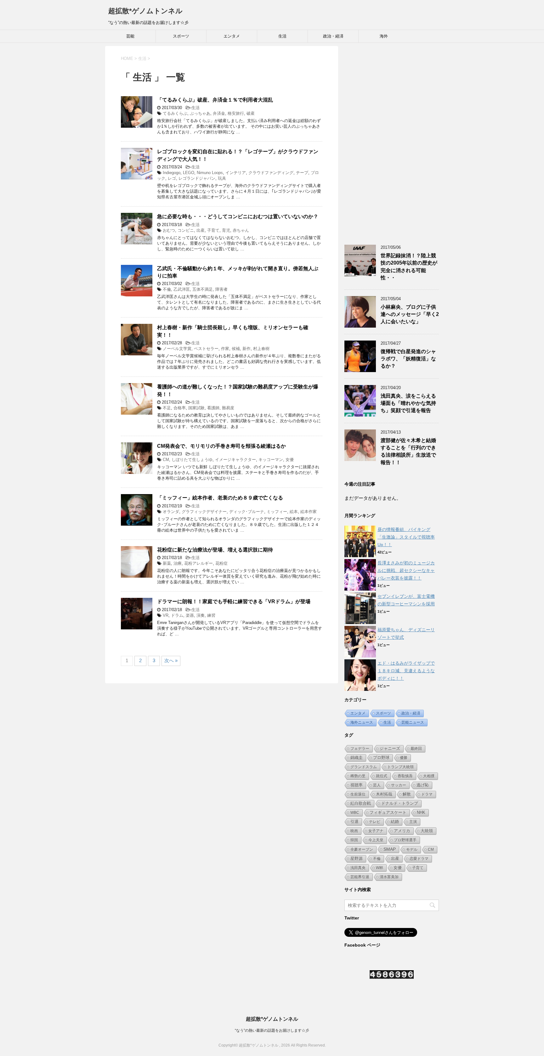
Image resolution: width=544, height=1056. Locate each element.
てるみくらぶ (175, 113)
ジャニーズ (390, 748)
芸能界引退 (359, 877)
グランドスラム (363, 767)
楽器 (190, 615)
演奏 (200, 615)
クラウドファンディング (270, 172)
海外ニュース (361, 722)
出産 (200, 230)
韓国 (354, 840)
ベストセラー (206, 348)
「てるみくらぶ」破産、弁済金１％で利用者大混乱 (215, 99)
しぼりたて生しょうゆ (192, 459)
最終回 (416, 748)
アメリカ (402, 830)
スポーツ (181, 36)
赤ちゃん (241, 230)
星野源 (356, 858)
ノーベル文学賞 (177, 348)
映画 (354, 831)
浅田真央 (358, 868)
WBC (354, 812)
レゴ (172, 178)
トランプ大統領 (400, 767)
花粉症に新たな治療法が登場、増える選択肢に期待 (215, 549)
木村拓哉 (384, 794)
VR (165, 615)
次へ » (171, 660)
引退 (354, 822)
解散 (407, 794)
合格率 (179, 407)
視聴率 (356, 785)
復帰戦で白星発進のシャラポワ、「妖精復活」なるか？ (408, 359)
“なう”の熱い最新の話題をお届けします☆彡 (272, 1030)
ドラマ (427, 794)
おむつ (169, 230)
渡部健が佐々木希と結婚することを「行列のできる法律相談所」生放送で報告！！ (408, 451)
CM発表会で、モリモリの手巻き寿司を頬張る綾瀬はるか (221, 446)
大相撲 (428, 776)
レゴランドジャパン (196, 178)
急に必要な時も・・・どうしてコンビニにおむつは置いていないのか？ (237, 216)
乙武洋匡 (181, 289)
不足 (167, 407)
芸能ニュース (412, 722)
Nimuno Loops (210, 172)
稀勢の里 (358, 776)
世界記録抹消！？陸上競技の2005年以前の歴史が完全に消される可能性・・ (409, 266)
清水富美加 (389, 877)
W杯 (379, 868)
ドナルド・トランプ (399, 803)
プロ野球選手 (405, 840)
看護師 (213, 407)
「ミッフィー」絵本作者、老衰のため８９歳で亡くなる (220, 497)
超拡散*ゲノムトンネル (145, 11)
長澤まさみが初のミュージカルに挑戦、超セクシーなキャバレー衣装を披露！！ (406, 570)
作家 (225, 348)
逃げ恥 (422, 785)
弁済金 (219, 113)
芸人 (377, 785)
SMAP (389, 849)
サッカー (398, 785)
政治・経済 (333, 36)
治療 (177, 563)
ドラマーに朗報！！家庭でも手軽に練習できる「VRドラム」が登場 (233, 601)
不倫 (167, 289)
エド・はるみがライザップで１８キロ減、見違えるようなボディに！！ (406, 671)
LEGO (188, 172)
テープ (302, 172)
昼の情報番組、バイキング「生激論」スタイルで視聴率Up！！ (406, 537)
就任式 (381, 776)
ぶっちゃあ (200, 113)
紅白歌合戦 (360, 803)
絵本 (294, 511)
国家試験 (196, 407)
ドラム (177, 615)
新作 (246, 348)
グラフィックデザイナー (204, 511)
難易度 (228, 407)
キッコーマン (270, 459)
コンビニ (186, 230)
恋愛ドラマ (419, 858)
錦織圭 (356, 757)
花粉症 (221, 563)
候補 (236, 348)
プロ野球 (381, 757)
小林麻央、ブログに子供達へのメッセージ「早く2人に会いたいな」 (410, 314)
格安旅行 (236, 113)
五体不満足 (202, 289)
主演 (413, 822)
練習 (211, 615)
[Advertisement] (391, 140)
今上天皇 (375, 840)
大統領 (427, 830)
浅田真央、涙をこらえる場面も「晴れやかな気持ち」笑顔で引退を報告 (408, 403)
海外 (384, 36)
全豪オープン (361, 849)
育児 (226, 230)
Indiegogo (171, 172)
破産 (250, 113)
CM (166, 459)
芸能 (130, 36)
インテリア (235, 172)
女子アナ (375, 831)
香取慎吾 (405, 776)
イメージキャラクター (235, 459)
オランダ (171, 511)
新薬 (167, 563)
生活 (282, 36)
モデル (411, 849)
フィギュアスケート (388, 812)
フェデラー (359, 748)
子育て (213, 230)
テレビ (374, 822)
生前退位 (358, 794)
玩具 (222, 178)
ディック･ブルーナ (246, 511)
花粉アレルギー (198, 563)
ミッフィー (277, 511)
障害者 (221, 289)
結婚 (395, 821)
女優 (290, 459)
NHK (421, 812)
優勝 (403, 758)
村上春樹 (261, 348)
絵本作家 (308, 511)
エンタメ (232, 36)
